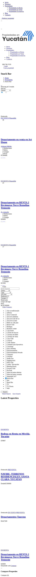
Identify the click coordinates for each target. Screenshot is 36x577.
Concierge (10, 346)
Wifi (8, 388)
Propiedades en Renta (15, 8)
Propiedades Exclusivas (16, 11)
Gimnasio (10, 354)
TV (8, 384)
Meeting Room (11, 366)
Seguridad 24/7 (11, 376)
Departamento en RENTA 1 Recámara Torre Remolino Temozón (15, 269)
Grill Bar (9, 356)
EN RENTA (5, 181)
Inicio (6, 2)
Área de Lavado (12, 321)
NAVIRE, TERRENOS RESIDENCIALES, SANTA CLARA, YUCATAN (15, 477)
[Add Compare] (4, 157)
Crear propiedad (9, 68)
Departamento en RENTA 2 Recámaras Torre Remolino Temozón (15, 205)
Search (5, 392)
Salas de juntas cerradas (14, 374)
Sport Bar (10, 382)
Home (7, 78)
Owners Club (11, 368)
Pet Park (9, 370)
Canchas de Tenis (12, 336)
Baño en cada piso (12, 323)
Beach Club (10, 325)
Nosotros (7, 4)
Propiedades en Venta (15, 9)
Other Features (7, 307)
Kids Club (10, 362)
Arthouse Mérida (6, 146)
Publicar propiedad (8, 18)
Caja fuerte (10, 330)
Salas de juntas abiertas (14, 372)
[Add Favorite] (3, 157)
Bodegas (9, 326)
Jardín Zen (10, 358)
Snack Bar (10, 378)
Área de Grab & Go (13, 319)
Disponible (12, 118)
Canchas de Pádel (12, 334)
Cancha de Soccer (12, 332)
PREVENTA (12, 470)
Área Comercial (12, 315)
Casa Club (10, 338)
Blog (6, 13)
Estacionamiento (12, 350)
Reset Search (6, 394)
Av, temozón (5, 212)
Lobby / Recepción (13, 364)
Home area (4, 300)
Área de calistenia (12, 317)
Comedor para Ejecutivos (15, 344)
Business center (12, 328)
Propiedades (8, 6)
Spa (8, 380)
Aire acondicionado (13, 311)
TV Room (10, 386)
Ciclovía (9, 340)
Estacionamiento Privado (14, 352)
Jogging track (11, 360)
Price (2, 303)
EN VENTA (5, 118)
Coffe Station (11, 342)
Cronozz (13, 566)
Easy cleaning (11, 348)
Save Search (16, 394)
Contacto (7, 15)
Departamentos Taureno (13, 517)
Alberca (9, 313)
